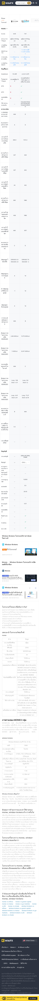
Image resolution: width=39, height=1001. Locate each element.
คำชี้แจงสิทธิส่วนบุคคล (9, 955)
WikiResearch (14, 963)
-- (14, 52)
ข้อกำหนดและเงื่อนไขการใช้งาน (12, 951)
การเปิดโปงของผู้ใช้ (14, 64)
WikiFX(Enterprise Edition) (10, 959)
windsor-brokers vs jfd (17, 913)
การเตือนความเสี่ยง (14, 58)
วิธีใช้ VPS (23, 963)
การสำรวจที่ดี (25, 50)
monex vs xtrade (14, 906)
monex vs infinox (8, 901)
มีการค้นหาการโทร (24, 955)
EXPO (5, 963)
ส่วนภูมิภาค (20, 967)
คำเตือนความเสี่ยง (23, 947)
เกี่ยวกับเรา (5, 947)
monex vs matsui (8, 904)
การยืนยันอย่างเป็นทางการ (28, 959)
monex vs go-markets (23, 904)
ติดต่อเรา (13, 947)
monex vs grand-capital (23, 901)
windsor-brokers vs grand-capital (20, 908)
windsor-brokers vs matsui (11, 910)
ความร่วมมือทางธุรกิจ (8, 967)
